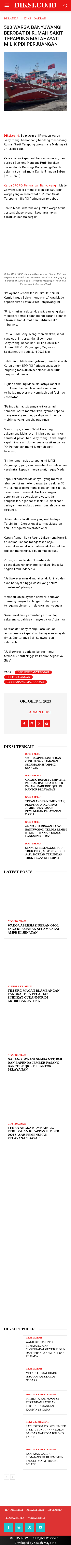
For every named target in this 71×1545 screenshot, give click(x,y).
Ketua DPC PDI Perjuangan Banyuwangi (30, 185)
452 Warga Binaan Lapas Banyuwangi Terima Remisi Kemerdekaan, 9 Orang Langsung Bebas (46, 831)
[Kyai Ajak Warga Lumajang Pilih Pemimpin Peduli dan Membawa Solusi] (13, 1457)
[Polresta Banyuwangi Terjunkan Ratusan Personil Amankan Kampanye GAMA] (13, 1402)
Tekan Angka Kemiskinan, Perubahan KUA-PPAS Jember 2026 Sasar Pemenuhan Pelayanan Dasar (45, 808)
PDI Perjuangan (18, 677)
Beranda (11, 18)
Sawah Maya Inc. (45, 1543)
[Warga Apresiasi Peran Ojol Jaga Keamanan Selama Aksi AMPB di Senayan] (13, 760)
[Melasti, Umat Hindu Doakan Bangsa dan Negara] (13, 1375)
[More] (59, 122)
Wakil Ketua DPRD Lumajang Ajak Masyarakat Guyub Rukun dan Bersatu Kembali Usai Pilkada (45, 1349)
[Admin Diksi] (24, 712)
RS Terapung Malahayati (25, 681)
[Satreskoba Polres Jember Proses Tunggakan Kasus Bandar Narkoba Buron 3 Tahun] (13, 1430)
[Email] (47, 122)
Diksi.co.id (11, 135)
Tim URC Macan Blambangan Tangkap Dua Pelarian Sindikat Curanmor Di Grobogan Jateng (34, 996)
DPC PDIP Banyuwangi (33, 672)
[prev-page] (6, 1477)
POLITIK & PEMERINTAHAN (41, 1394)
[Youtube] (47, 723)
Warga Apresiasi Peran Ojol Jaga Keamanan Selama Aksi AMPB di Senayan (33, 929)
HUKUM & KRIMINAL (20, 986)
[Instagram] (32, 723)
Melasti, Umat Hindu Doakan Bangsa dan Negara (41, 1377)
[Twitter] (23, 122)
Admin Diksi (40, 712)
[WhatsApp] (35, 122)
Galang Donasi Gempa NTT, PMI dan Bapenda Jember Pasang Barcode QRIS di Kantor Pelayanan (35, 1064)
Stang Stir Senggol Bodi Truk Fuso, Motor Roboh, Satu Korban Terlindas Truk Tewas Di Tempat (45, 852)
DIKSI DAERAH (35, 18)
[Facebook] (12, 122)
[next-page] (12, 1477)
